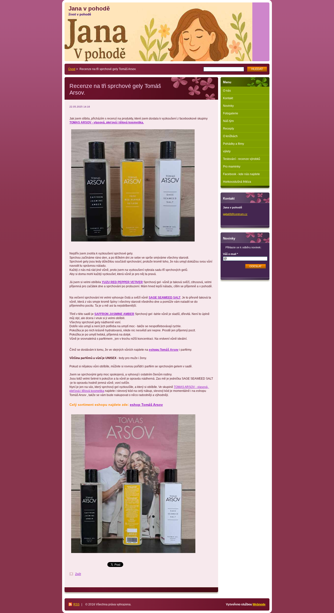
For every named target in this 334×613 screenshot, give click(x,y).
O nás (227, 90)
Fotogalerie (230, 113)
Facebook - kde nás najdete (241, 174)
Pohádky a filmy (233, 143)
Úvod (71, 69)
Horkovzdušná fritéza (237, 181)
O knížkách (230, 136)
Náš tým (228, 121)
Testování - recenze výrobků (241, 159)
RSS (76, 604)
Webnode (259, 604)
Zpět (78, 574)
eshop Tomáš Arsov (146, 405)
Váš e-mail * (230, 253)
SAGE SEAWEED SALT (164, 297)
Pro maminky (231, 166)
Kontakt (228, 98)
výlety (227, 151)
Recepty (228, 128)
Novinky (228, 106)
